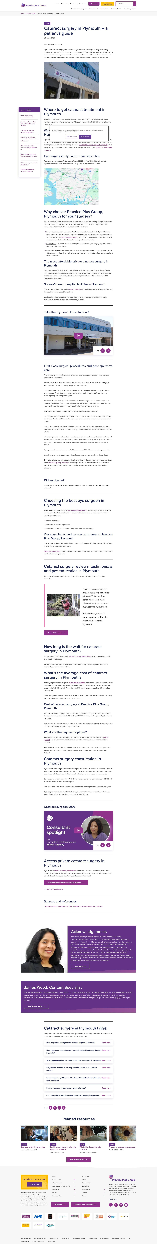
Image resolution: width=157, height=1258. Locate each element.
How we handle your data (79, 1238)
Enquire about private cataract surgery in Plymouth (64, 883)
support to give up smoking (58, 462)
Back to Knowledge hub (55, 889)
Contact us (94, 4)
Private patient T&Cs (26, 1238)
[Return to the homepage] (34, 5)
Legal (130, 1238)
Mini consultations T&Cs (40, 1238)
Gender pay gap (93, 1238)
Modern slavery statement (118, 1238)
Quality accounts (104, 1238)
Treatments (92, 9)
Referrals (63, 4)
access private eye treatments (65, 870)
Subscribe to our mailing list (84, 1204)
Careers (72, 4)
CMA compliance (25, 1241)
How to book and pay (77, 9)
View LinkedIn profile (35, 1006)
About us (103, 9)
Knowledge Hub (30, 14)
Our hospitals (115, 9)
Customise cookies (72, 136)
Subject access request (38, 1241)
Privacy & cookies (54, 1238)
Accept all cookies (85, 136)
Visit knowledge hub (76, 1159)
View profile (79, 966)
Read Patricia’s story (54, 633)
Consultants (82, 4)
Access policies (51, 1241)
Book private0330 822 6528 (107, 3)
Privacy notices (65, 1238)
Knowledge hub (129, 9)
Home (56, 4)
